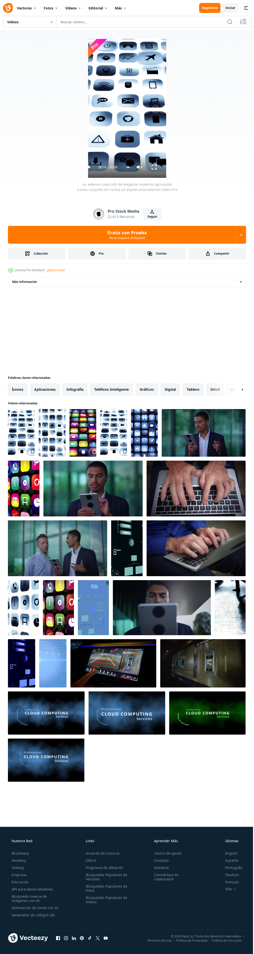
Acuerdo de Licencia (101, 853)
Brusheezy (20, 853)
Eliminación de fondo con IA (34, 907)
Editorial (96, 8)
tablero (193, 389)
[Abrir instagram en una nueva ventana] (66, 938)
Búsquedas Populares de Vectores (105, 876)
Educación (19, 882)
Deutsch (229, 874)
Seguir (150, 216)
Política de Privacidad (188, 940)
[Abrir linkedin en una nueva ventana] (74, 938)
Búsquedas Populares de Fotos (105, 888)
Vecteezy (18, 860)
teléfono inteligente (111, 389)
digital (170, 389)
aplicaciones (45, 389)
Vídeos (71, 8)
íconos (17, 389)
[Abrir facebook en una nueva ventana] (58, 938)
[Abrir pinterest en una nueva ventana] (82, 938)
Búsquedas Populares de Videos (105, 899)
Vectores (24, 8)
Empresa (18, 874)
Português (230, 867)
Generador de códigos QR (32, 915)
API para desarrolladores (32, 889)
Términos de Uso (155, 940)
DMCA (89, 860)
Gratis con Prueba (125, 235)
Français (229, 882)
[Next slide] (234, 389)
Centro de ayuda (165, 853)
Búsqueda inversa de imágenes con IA (28, 898)
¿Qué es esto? (55, 270)
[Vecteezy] (8, 8)
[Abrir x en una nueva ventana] (98, 938)
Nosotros (159, 867)
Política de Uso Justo (223, 940)
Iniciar (226, 8)
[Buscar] (226, 22)
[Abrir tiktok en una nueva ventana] (90, 938)
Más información (24, 282)
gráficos (147, 389)
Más (118, 8)
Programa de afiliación (103, 867)
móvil (215, 389)
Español (228, 860)
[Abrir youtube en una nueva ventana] (106, 938)
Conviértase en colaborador (164, 876)
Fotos (48, 8)
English (228, 853)
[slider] (126, 167)
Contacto (159, 860)
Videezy (17, 867)
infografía (74, 389)
